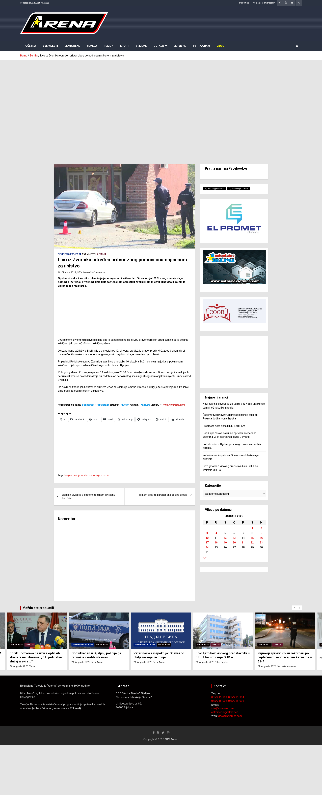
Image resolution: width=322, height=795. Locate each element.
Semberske (72, 45)
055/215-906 (236, 700)
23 (261, 542)
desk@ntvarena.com (230, 716)
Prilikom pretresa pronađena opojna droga (162, 494)
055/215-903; (219, 697)
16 (261, 537)
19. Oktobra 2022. (67, 272)
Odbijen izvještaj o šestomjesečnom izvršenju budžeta (88, 496)
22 (252, 542)
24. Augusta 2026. (19, 666)
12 (225, 537)
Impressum (269, 3)
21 (243, 542)
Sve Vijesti (50, 45)
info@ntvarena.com (222, 708)
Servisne (180, 45)
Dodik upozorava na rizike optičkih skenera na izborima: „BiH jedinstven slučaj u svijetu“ (37, 657)
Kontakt (256, 3)
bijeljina (68, 475)
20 (234, 542)
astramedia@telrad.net (224, 712)
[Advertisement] (161, 85)
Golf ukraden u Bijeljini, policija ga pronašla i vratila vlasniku (96, 655)
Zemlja (92, 45)
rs (82, 475)
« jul (205, 557)
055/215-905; (219, 700)
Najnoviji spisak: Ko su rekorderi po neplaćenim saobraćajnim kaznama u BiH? (284, 657)
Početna (29, 45)
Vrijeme (141, 45)
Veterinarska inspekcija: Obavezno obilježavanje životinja (158, 655)
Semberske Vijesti (69, 254)
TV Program (201, 45)
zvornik (105, 475)
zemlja (96, 475)
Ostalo (158, 45)
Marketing (244, 3)
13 (234, 537)
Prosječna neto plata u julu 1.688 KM (224, 425)
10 (207, 537)
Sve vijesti (89, 254)
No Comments (97, 272)
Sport (124, 45)
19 (225, 542)
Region (108, 45)
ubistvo (88, 475)
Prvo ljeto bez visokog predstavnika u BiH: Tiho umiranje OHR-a (223, 655)
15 (252, 537)
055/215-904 (236, 697)
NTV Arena (83, 272)
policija (76, 475)
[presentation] (294, 607)
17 (207, 542)
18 (216, 542)
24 (207, 547)
